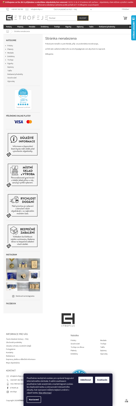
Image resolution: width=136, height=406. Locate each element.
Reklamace (10, 356)
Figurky (10, 63)
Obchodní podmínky (14, 342)
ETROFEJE (14, 388)
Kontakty (9, 352)
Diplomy (10, 67)
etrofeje (13, 391)
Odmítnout (85, 379)
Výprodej (11, 81)
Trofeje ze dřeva (77, 347)
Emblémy (11, 56)
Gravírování (11, 77)
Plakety (10, 49)
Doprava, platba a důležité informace (20, 359)
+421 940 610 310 (16, 384)
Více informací (45, 392)
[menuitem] (8, 27)
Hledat (82, 18)
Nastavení (34, 399)
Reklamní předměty (15, 74)
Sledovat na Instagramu (25, 296)
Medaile (10, 53)
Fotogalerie (10, 349)
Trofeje (10, 60)
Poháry (10, 45)
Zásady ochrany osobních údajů (18, 346)
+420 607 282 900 (16, 380)
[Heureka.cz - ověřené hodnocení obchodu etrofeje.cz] (23, 99)
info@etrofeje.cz (17, 376)
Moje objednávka (13, 363)
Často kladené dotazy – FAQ (65, 9)
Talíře (9, 70)
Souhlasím (102, 379)
